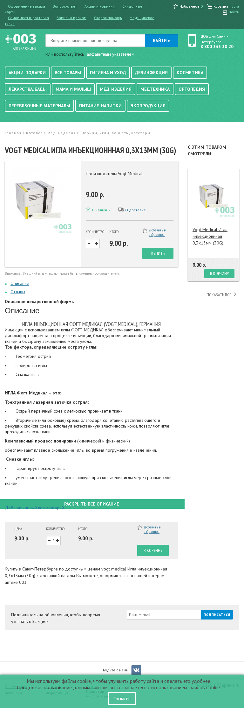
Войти (234, 12)
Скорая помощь (108, 17)
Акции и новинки (100, 6)
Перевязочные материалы (39, 106)
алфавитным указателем (110, 54)
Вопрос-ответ (65, 6)
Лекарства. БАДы (28, 89)
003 (204, 36)
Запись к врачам (71, 17)
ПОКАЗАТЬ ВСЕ (219, 295)
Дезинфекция (151, 72)
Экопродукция (148, 106)
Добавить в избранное (157, 232)
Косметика (190, 72)
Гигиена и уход (108, 72)
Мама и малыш (73, 89)
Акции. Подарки (27, 72)
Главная (13, 133)
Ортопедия (192, 89)
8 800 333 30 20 (217, 46)
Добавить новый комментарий (34, 508)
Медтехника (155, 89)
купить (158, 253)
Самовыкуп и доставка (28, 17)
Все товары (68, 72)
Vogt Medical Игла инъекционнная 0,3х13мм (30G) (210, 236)
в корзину (153, 550)
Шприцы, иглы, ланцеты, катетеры (115, 133)
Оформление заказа (26, 6)
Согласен (122, 698)
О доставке (135, 210)
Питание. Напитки (100, 106)
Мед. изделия (116, 89)
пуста (234, 6)
